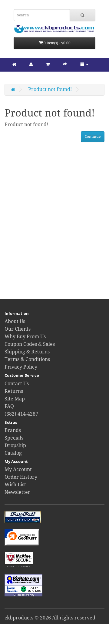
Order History (21, 477)
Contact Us (17, 383)
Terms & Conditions (27, 359)
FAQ (9, 406)
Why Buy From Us (25, 336)
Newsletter (17, 492)
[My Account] (31, 64)
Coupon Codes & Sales (30, 344)
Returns (14, 391)
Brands (13, 430)
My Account (18, 469)
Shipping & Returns (27, 352)
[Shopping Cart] (48, 64)
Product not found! (50, 89)
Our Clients (18, 329)
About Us (15, 321)
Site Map (15, 399)
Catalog (13, 453)
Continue (93, 136)
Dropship (15, 445)
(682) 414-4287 (21, 414)
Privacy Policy (21, 367)
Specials (14, 438)
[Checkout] (65, 64)
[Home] (14, 64)
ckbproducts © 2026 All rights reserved (50, 618)
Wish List (15, 484)
